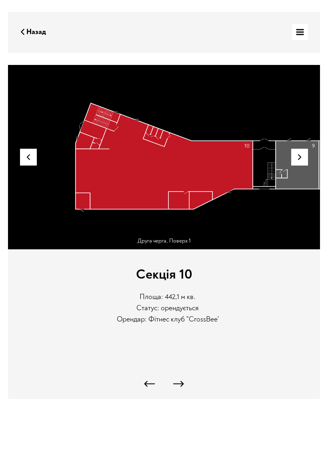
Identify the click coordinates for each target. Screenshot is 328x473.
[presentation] (149, 384)
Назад (36, 32)
